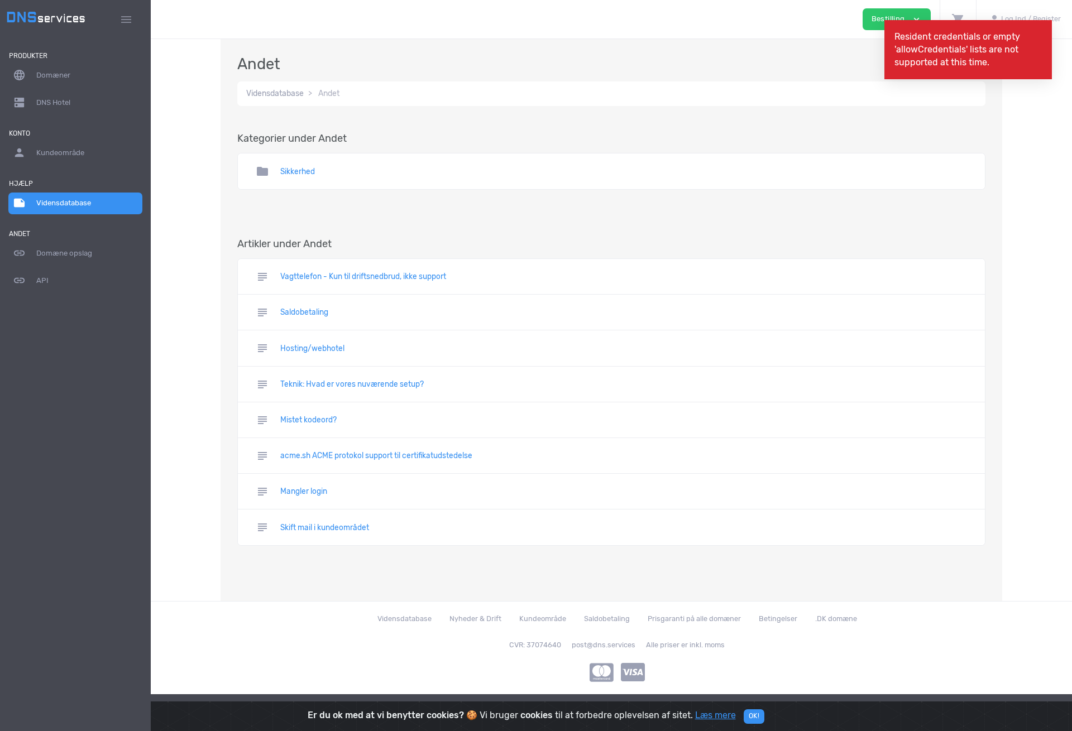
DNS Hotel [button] (41, 102)
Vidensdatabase (52, 202)
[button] (958, 19)
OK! (754, 716)
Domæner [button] (41, 75)
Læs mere (715, 715)
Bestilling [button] (897, 19)
